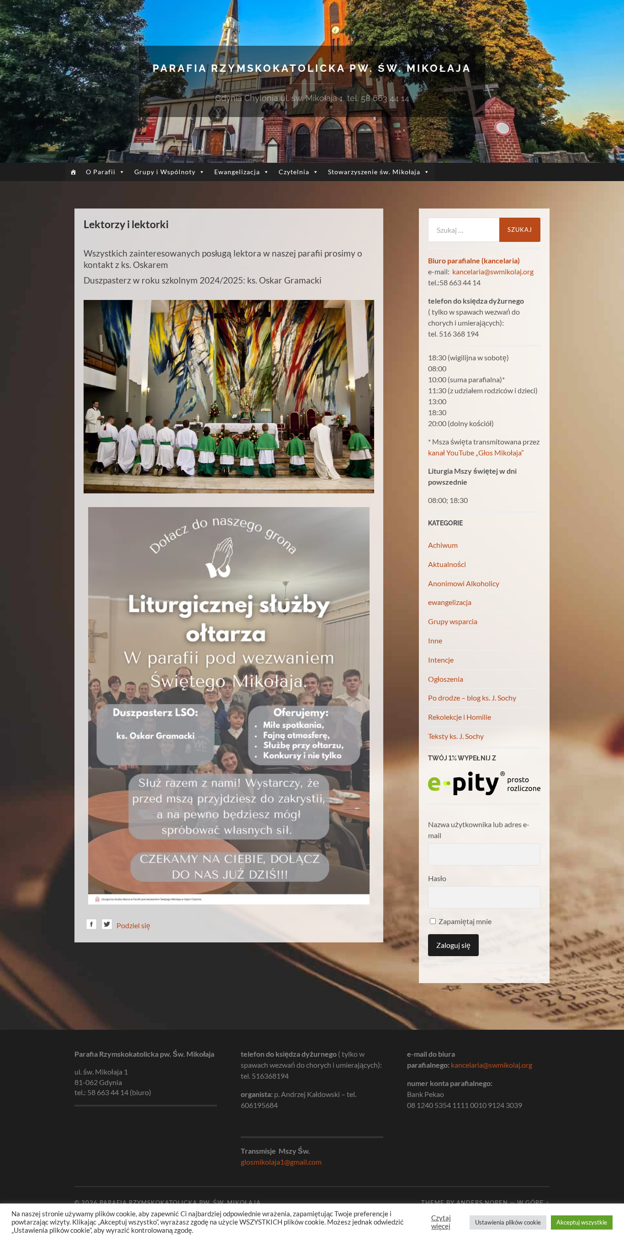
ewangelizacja (449, 602)
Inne (435, 640)
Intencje (441, 659)
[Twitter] (107, 925)
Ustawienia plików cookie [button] (508, 1222)
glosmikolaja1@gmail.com (281, 1161)
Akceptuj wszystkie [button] (581, 1222)
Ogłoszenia (445, 678)
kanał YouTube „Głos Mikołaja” (476, 452)
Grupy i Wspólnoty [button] (165, 172)
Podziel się (133, 925)
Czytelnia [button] (294, 172)
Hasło (437, 878)
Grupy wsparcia (452, 621)
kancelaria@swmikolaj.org (493, 271)
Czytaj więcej (441, 1222)
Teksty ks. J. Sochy (456, 736)
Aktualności (447, 564)
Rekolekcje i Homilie (459, 716)
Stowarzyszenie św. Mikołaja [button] (374, 172)
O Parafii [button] (101, 172)
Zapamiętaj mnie (464, 921)
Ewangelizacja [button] (237, 172)
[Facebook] (91, 925)
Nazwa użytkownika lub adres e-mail (478, 830)
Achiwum (443, 544)
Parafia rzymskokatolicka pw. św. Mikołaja (312, 68)
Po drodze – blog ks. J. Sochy (472, 697)
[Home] (73, 172)
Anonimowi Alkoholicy (463, 583)
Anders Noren (482, 1202)
